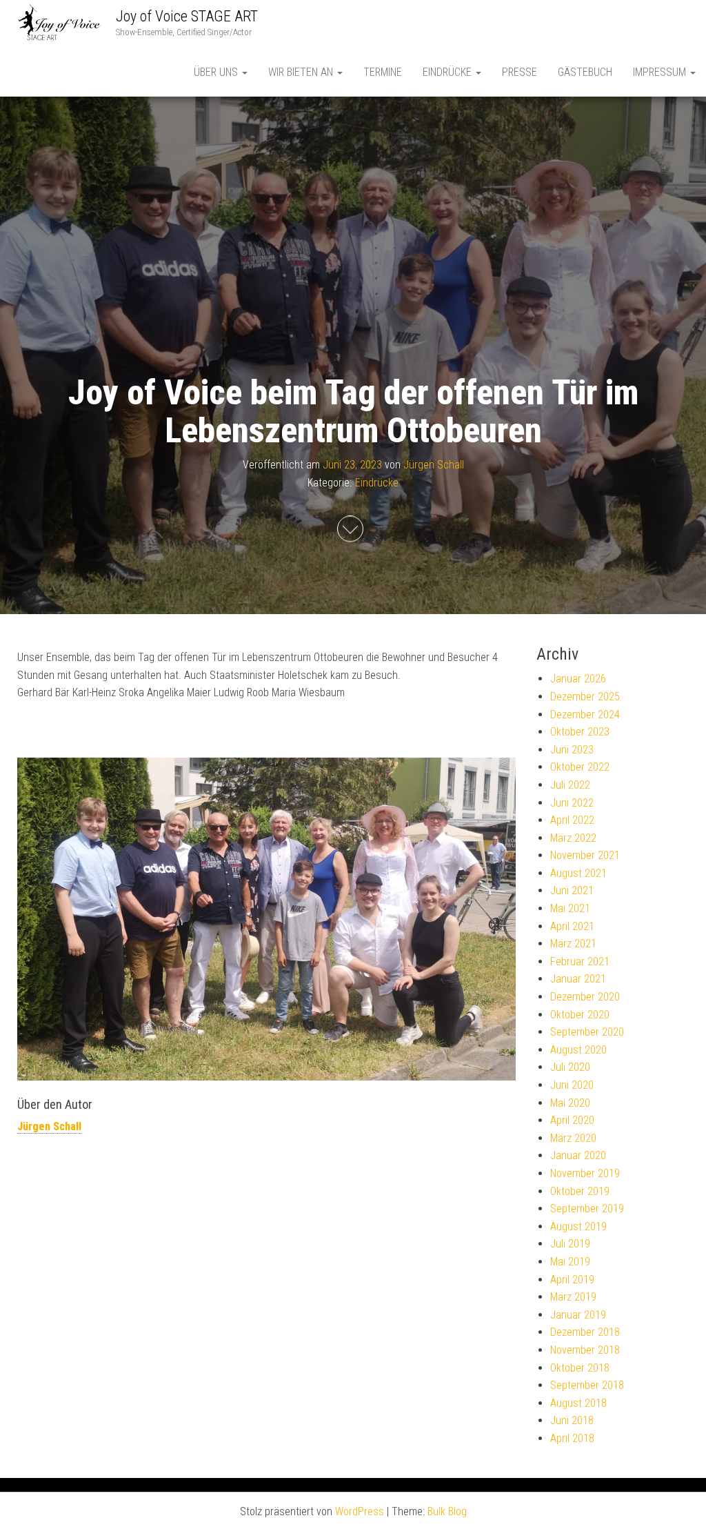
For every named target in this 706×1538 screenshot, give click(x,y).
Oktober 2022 (579, 766)
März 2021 (573, 943)
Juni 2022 (572, 802)
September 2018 (587, 1385)
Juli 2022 (570, 784)
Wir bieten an (302, 72)
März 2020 (573, 1138)
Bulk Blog (447, 1511)
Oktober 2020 (579, 1014)
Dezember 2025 (585, 696)
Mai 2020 (570, 1103)
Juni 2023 (572, 749)
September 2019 (587, 1208)
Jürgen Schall (433, 464)
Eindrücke (448, 72)
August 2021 (578, 873)
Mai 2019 (570, 1261)
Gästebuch (585, 72)
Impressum (661, 72)
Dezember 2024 (585, 714)
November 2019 (585, 1173)
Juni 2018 (572, 1420)
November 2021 (585, 855)
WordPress (359, 1511)
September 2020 (587, 1031)
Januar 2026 (578, 678)
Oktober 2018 (579, 1367)
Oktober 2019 (579, 1191)
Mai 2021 (570, 908)
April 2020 (572, 1120)
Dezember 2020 (585, 996)
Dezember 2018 (585, 1332)
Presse (519, 72)
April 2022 (572, 820)
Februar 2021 (579, 961)
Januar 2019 (578, 1314)
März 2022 (573, 838)
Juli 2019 (570, 1243)
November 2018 (585, 1350)
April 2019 (572, 1279)
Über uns (217, 72)
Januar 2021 (578, 978)
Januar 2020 (578, 1155)
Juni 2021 (572, 890)
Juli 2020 (570, 1067)
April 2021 (572, 926)
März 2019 (573, 1296)
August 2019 (578, 1226)
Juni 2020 (572, 1085)
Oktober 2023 (579, 731)
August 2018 (578, 1403)
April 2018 (572, 1438)
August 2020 (578, 1049)
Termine (382, 72)
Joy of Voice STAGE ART (187, 16)
